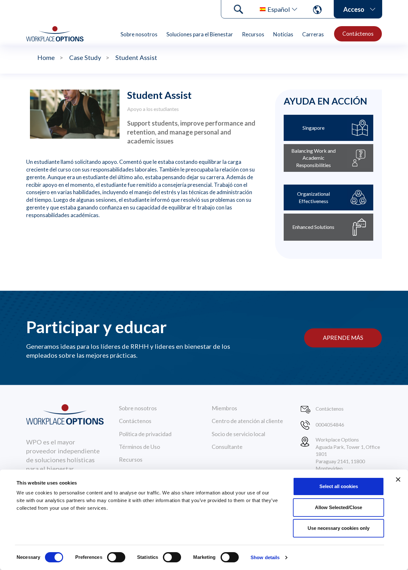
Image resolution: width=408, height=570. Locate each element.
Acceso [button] (353, 9)
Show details (265, 557)
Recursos (253, 34)
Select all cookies (338, 486)
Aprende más (343, 337)
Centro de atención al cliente (247, 420)
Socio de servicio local (238, 433)
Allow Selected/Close (338, 507)
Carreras (313, 34)
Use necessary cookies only (338, 528)
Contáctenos (358, 33)
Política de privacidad (145, 433)
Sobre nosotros (138, 34)
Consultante (227, 446)
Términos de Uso (139, 446)
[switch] (116, 557)
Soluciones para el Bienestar (199, 34)
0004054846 (330, 424)
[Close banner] (398, 479)
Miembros (224, 408)
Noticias (283, 34)
